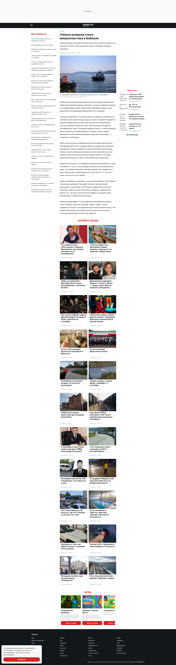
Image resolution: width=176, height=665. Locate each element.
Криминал (63, 643)
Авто (33, 638)
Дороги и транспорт (38, 640)
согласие (22, 652)
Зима (33, 643)
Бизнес (62, 638)
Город (119, 638)
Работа (62, 650)
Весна (90, 638)
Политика (120, 648)
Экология (34, 655)
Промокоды (132, 90)
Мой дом (34, 645)
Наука (62, 31)
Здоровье (120, 640)
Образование (121, 645)
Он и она (62, 648)
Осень (90, 648)
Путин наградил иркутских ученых (42, 45)
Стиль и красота (93, 653)
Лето (118, 643)
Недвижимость (93, 645)
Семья (34, 653)
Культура (91, 643)
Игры (88, 592)
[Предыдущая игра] (62, 602)
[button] (132, 97)
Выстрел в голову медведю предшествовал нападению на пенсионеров (40, 177)
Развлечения (92, 650)
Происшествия (36, 650)
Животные (91, 640)
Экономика (63, 655)
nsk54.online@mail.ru (137, 662)
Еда (61, 640)
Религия (119, 650)
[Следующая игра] (114, 602)
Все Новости (38, 34)
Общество (35, 648)
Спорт (62, 653)
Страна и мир (121, 653)
